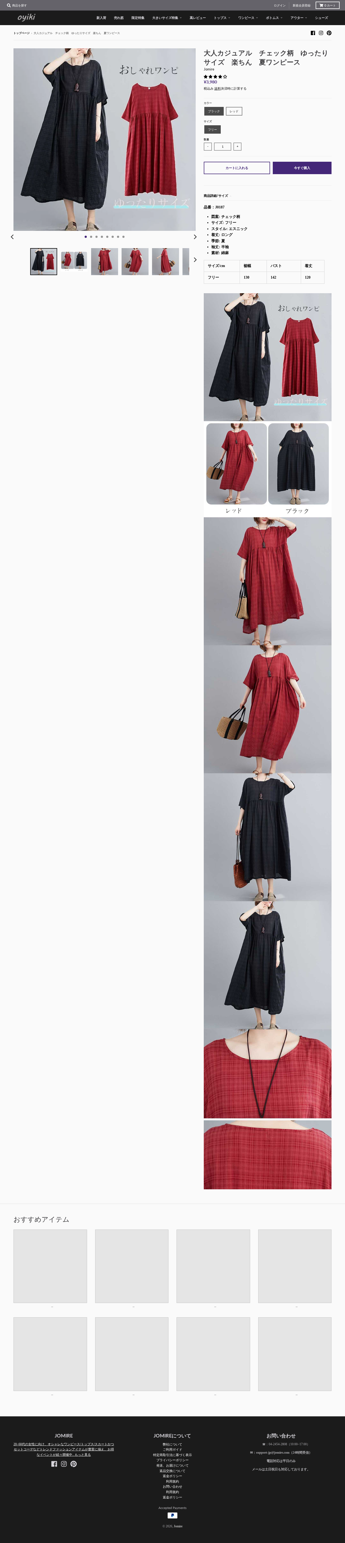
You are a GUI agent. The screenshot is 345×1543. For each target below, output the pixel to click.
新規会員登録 (301, 5)
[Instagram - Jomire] (321, 33)
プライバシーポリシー (172, 1460)
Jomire (209, 69)
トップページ (21, 33)
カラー (208, 103)
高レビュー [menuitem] (198, 18)
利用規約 (172, 1481)
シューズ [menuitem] (321, 18)
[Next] (195, 237)
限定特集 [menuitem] (138, 18)
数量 (206, 139)
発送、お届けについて (172, 1465)
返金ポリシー (172, 1476)
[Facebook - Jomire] (312, 33)
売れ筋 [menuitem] (119, 18)
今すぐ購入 (302, 168)
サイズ (208, 121)
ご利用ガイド (172, 1449)
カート (330, 5)
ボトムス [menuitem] (272, 18)
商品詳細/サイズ (216, 196)
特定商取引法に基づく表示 (172, 1455)
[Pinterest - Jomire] (329, 33)
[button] (216, 77)
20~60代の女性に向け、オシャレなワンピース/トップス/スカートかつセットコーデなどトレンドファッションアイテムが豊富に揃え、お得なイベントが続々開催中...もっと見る (63, 1449)
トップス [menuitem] (220, 18)
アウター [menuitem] (297, 18)
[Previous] (13, 237)
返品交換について (172, 1471)
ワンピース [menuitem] (246, 18)
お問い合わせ (172, 1486)
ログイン (280, 5)
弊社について (172, 1444)
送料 (217, 88)
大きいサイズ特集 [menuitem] (165, 18)
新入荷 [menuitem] (101, 18)
